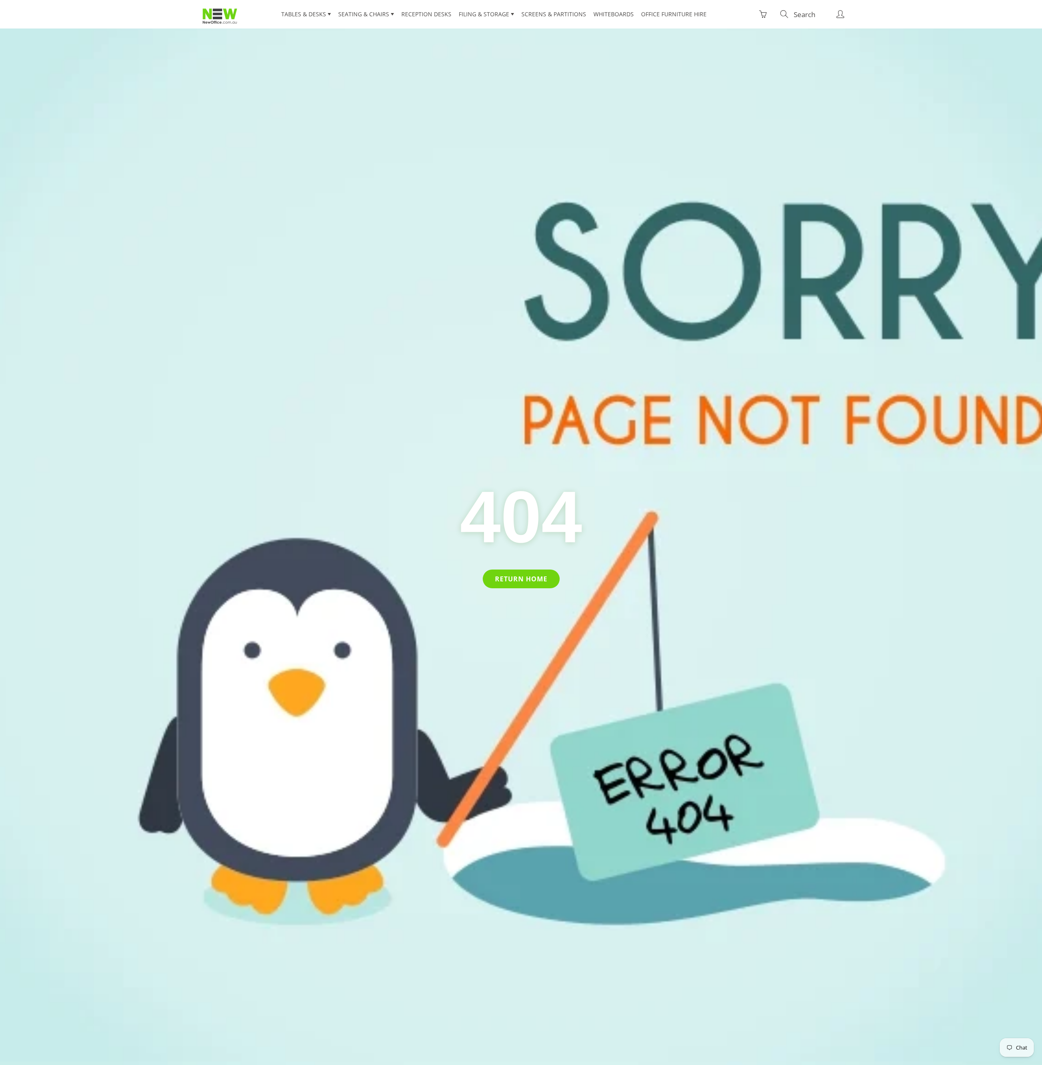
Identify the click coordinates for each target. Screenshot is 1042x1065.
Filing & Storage (485, 14)
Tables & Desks (304, 14)
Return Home (521, 578)
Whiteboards (613, 14)
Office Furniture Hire (674, 14)
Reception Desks (426, 14)
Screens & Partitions (553, 14)
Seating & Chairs (364, 14)
